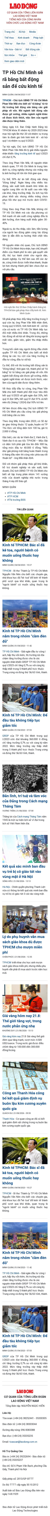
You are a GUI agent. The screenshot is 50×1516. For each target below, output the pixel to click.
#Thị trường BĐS (16, 499)
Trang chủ (9, 31)
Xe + (33, 55)
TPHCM (6, 100)
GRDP (5, 735)
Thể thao (9, 37)
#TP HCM (12, 496)
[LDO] (25, 528)
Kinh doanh (23, 37)
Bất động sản (33, 49)
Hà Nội (6, 886)
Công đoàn (35, 43)
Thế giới (22, 55)
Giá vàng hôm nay (11, 1036)
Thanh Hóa (8, 1118)
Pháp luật (38, 37)
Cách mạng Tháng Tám (29, 816)
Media (32, 31)
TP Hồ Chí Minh (10, 651)
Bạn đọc (20, 43)
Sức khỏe (9, 55)
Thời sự (8, 43)
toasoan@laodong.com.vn (23, 1441)
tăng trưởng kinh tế (24, 153)
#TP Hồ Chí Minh (16, 492)
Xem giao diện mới (14, 61)
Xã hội (22, 31)
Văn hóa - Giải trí (13, 49)
